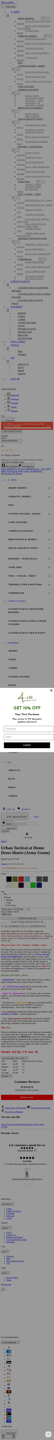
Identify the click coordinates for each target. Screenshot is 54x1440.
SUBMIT (27, 745)
